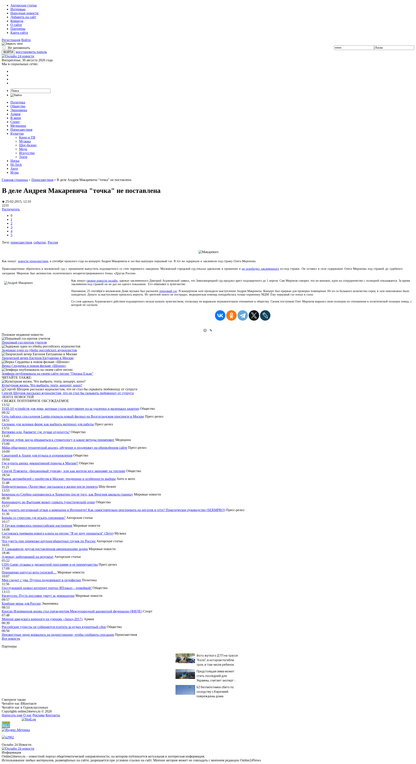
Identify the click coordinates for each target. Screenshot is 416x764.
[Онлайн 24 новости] (18, 748)
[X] (254, 315)
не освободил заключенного (260, 268)
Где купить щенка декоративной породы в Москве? (40, 463)
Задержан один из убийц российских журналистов (39, 350)
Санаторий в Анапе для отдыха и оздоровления (37, 455)
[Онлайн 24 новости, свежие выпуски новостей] (18, 56)
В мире (15, 118)
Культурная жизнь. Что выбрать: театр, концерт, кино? (42, 385)
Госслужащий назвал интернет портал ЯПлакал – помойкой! (47, 588)
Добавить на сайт (23, 17)
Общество (17, 106)
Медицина (18, 126)
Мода (23, 149)
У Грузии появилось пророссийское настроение (37, 525)
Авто (14, 168)
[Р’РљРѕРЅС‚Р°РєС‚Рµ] (220, 315)
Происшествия (21, 129)
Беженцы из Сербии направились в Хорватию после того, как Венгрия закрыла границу (67, 494)
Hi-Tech (16, 164)
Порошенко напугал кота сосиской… (29, 572)
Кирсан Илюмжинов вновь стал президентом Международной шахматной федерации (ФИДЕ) (72, 611)
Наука (14, 161)
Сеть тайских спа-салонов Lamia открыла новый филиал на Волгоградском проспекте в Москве (73, 416)
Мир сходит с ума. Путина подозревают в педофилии (41, 580)
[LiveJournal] (265, 315)
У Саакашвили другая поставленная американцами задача (45, 549)
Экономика (18, 110)
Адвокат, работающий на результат (28, 557)
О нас (27, 715)
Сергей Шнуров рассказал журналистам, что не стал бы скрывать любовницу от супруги (68, 393)
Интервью (18, 9)
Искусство (27, 153)
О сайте (16, 25)
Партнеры (17, 29)
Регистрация (11, 40)
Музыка (25, 141)
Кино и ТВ (27, 137)
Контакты (53, 715)
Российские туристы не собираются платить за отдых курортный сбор (54, 627)
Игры (14, 172)
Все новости (11, 638)
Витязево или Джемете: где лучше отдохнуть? (36, 432)
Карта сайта (19, 32)
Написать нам (12, 715)
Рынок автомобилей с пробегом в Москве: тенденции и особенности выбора (59, 479)
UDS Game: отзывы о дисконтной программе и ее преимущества (50, 564)
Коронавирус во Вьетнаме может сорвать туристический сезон (48, 502)
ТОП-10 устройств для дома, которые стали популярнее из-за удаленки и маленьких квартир (70, 408)
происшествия (21, 242)
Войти (26, 40)
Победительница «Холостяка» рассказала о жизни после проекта (50, 486)
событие (40, 242)
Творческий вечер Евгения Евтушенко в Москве (38, 358)
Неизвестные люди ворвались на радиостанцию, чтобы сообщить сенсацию (58, 634)
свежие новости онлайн (102, 280)
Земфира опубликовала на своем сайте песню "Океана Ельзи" (47, 373)
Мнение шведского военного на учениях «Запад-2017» (42, 619)
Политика (17, 102)
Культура (17, 133)
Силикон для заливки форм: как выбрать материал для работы (48, 424)
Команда (16, 21)
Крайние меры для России (21, 603)
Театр (23, 157)
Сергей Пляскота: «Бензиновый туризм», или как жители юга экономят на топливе (63, 471)
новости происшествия (33, 261)
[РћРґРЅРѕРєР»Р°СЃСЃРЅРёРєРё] (231, 315)
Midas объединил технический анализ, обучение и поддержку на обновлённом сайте (64, 447)
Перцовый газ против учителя (24, 342)
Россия (53, 242)
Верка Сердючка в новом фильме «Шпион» (34, 366)
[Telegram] (242, 315)
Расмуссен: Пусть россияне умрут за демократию (38, 596)
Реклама (38, 715)
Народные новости (24, 13)
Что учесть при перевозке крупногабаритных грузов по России (49, 541)
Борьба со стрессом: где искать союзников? (33, 518)
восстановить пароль (31, 52)
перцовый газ (168, 291)
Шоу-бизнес (28, 145)
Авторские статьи (23, 5)
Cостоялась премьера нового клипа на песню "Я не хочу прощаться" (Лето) (58, 533)
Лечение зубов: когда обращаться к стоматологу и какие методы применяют (58, 440)
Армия (15, 114)
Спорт (15, 122)
